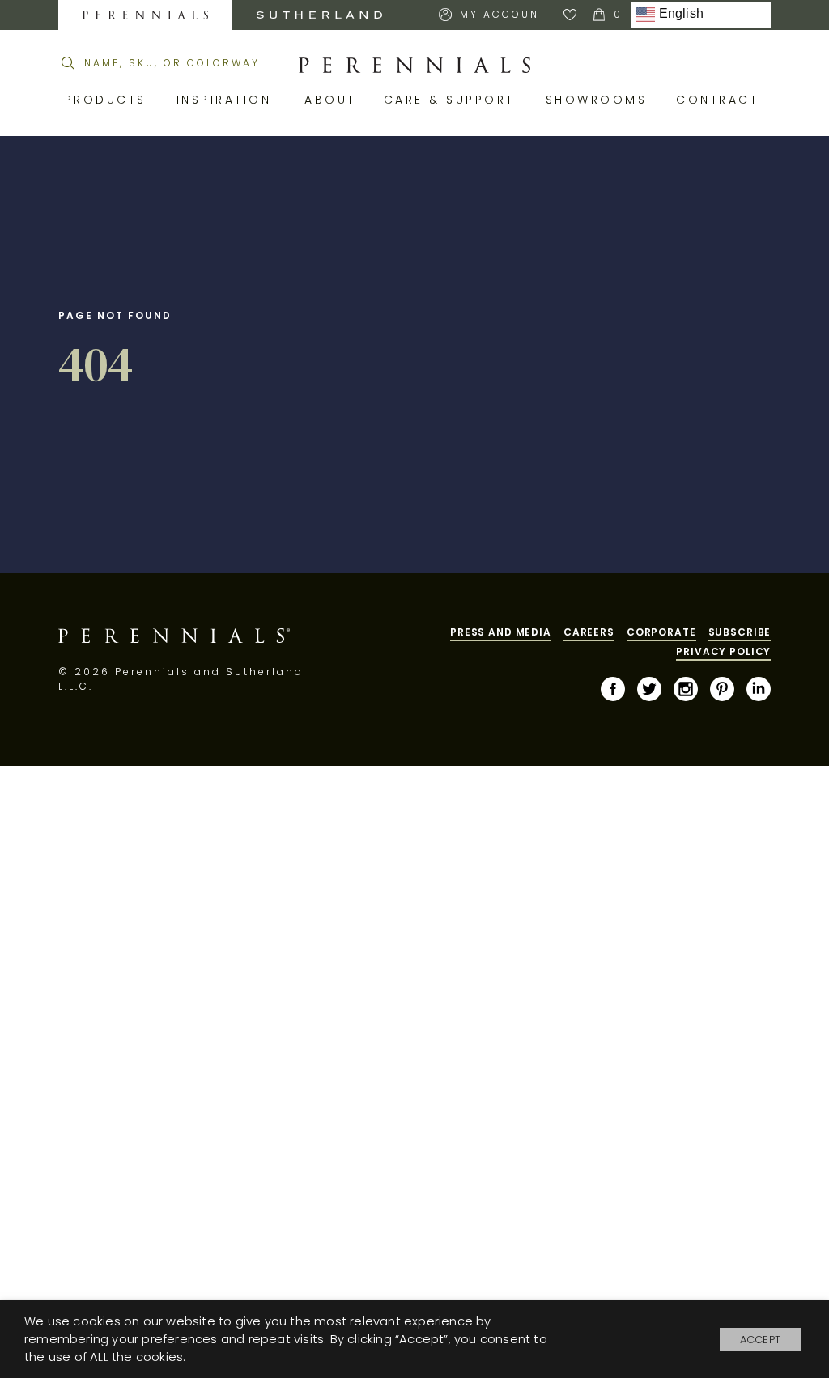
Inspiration (228, 99)
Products (108, 99)
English (679, 14)
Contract (720, 99)
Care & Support (452, 99)
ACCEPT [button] (760, 1339)
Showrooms (599, 99)
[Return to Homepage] (414, 65)
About (331, 99)
